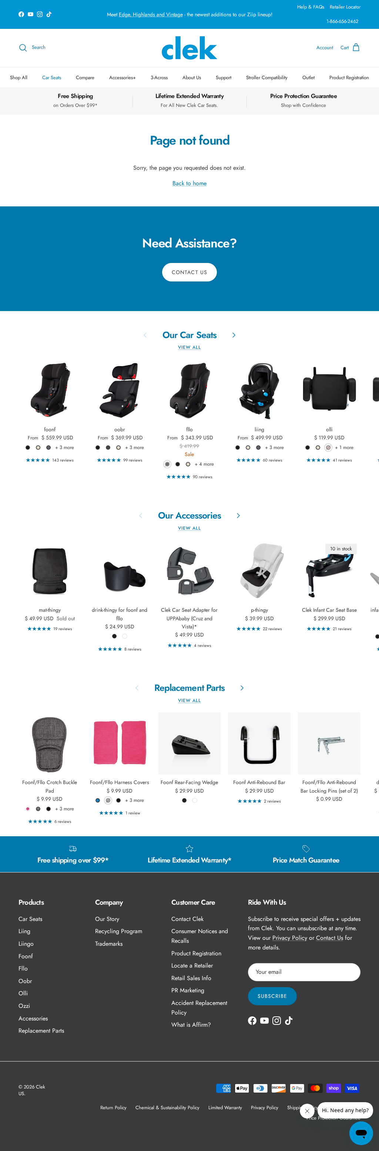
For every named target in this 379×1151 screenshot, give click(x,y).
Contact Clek (187, 919)
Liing (24, 931)
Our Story (107, 919)
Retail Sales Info (191, 978)
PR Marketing (187, 990)
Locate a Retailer (192, 965)
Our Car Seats (189, 335)
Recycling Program (118, 931)
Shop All (18, 77)
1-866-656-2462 (342, 21)
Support (223, 77)
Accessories (33, 1018)
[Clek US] (189, 48)
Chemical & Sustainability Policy (167, 1107)
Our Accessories (189, 515)
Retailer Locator (345, 6)
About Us (191, 77)
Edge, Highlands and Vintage (151, 14)
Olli (23, 993)
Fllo (23, 968)
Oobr (25, 981)
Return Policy (113, 1107)
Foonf (26, 956)
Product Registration (349, 77)
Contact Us (189, 272)
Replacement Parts (189, 687)
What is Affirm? (191, 1024)
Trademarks (109, 943)
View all (189, 347)
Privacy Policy (289, 938)
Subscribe (272, 996)
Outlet (308, 77)
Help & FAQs (310, 6)
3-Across (159, 77)
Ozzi (24, 1006)
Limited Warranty (225, 1107)
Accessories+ (122, 77)
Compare (85, 77)
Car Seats (51, 77)
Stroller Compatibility (267, 77)
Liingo (26, 943)
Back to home (189, 183)
